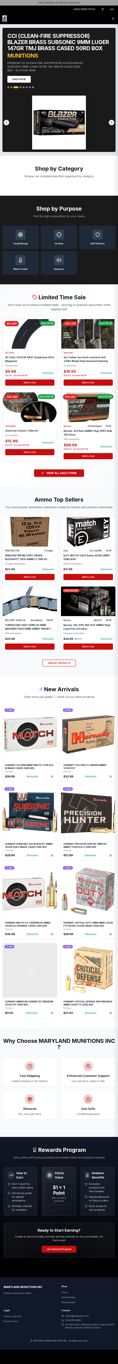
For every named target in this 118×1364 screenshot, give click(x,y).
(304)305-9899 (73, 1321)
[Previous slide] (6, 124)
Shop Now (19, 80)
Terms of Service (12, 1317)
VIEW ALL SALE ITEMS (61, 474)
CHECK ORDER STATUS (84, 9)
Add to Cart (30, 383)
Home (64, 1293)
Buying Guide (68, 1303)
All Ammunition (68, 1298)
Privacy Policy (11, 1322)
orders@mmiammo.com (77, 1317)
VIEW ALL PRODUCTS (59, 664)
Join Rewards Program (59, 1250)
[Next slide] (111, 124)
